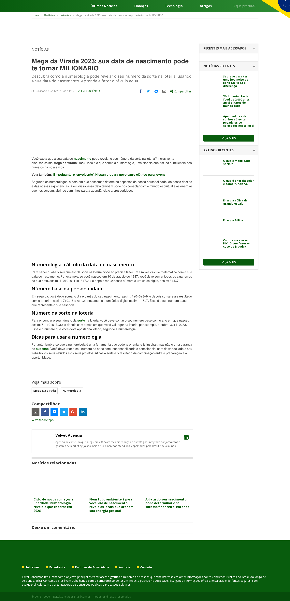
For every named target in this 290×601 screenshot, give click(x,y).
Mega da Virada (44, 390)
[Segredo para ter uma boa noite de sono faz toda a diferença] (211, 81)
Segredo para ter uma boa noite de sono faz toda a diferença (235, 81)
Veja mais (229, 138)
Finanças (141, 5)
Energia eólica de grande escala (235, 201)
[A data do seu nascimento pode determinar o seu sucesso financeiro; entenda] (168, 493)
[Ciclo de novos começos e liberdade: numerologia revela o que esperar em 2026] (56, 493)
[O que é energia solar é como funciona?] (211, 185)
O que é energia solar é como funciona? (238, 182)
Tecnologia (174, 5)
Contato (146, 567)
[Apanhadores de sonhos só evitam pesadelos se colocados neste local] (211, 121)
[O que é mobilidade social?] (211, 165)
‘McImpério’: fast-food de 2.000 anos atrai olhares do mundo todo (236, 101)
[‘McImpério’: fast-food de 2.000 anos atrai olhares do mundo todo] (211, 101)
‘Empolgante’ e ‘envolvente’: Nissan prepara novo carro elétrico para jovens (109, 174)
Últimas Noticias (104, 5)
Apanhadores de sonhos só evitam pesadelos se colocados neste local (238, 121)
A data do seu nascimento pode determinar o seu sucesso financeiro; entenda (167, 503)
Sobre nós (32, 567)
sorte (81, 320)
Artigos (206, 5)
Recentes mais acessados (224, 48)
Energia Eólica (233, 220)
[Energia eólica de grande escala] (211, 205)
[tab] (228, 48)
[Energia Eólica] (211, 225)
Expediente (57, 567)
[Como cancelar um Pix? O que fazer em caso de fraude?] (211, 245)
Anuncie (124, 567)
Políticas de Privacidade (92, 567)
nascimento (82, 158)
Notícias (40, 49)
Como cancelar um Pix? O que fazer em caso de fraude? (237, 243)
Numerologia (72, 390)
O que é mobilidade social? (237, 162)
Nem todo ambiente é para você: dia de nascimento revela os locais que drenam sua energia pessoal (111, 505)
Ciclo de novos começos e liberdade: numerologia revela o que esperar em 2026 (53, 505)
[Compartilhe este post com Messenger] (156, 91)
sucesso (42, 348)
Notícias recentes (219, 66)
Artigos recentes (218, 150)
